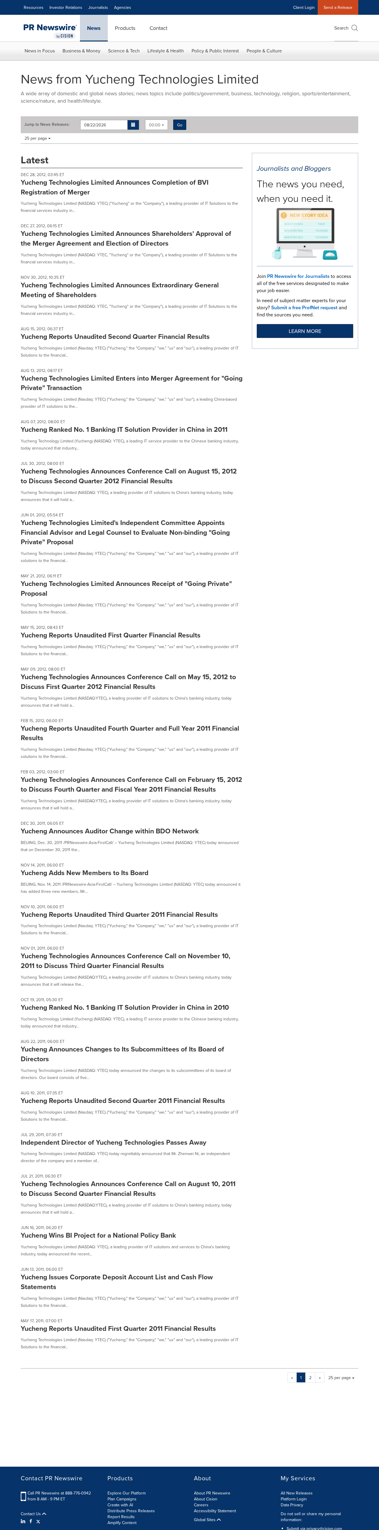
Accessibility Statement (215, 1511)
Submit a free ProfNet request (304, 307)
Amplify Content (121, 1523)
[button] (133, 125)
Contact (158, 28)
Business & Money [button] (81, 50)
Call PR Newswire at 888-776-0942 (59, 1493)
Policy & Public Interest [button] (215, 50)
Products (125, 28)
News (94, 28)
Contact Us (31, 1514)
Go (179, 125)
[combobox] (156, 125)
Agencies (122, 7)
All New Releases (297, 1493)
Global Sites (205, 1520)
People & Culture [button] (264, 50)
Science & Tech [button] (124, 50)
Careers (201, 1505)
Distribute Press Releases (131, 1511)
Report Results (121, 1517)
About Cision (205, 1499)
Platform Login (294, 1499)
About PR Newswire (212, 1493)
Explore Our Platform (126, 1493)
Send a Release (338, 7)
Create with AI (120, 1505)
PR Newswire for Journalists (298, 276)
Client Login (304, 7)
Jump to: (47, 124)
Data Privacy (292, 1505)
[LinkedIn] (24, 1521)
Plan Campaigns (121, 1499)
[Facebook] (30, 1521)
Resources (34, 7)
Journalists (98, 7)
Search (341, 28)
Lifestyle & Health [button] (165, 50)
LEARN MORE (305, 331)
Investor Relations (65, 7)
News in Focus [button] (40, 50)
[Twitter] (38, 1521)
